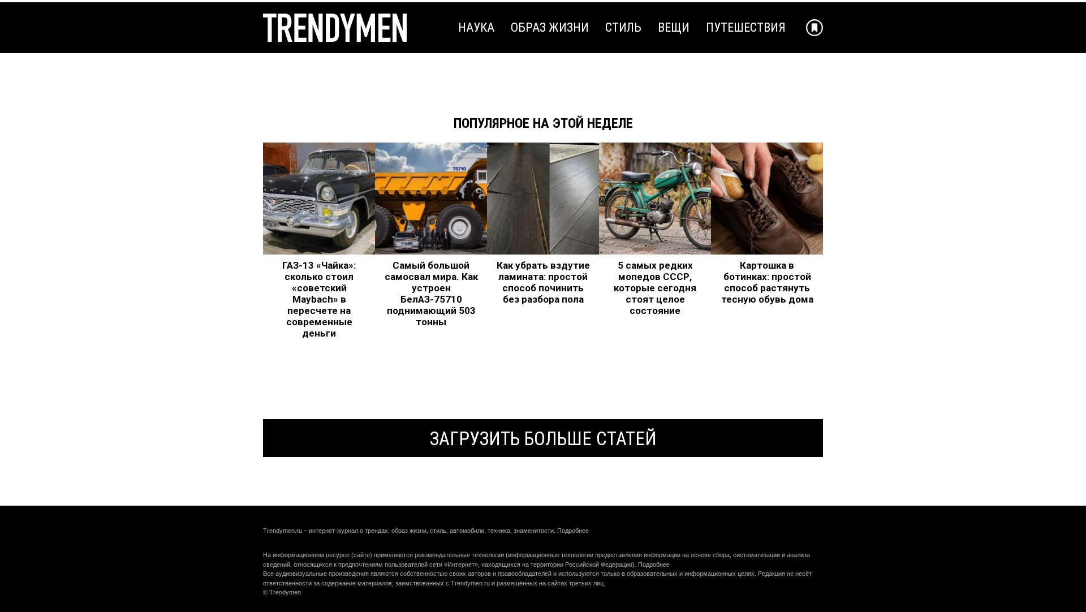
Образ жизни (550, 27)
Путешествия (746, 27)
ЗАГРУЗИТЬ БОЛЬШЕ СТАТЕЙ (543, 439)
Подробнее (573, 530)
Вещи (673, 27)
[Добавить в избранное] (814, 27)
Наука (476, 27)
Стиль (623, 27)
